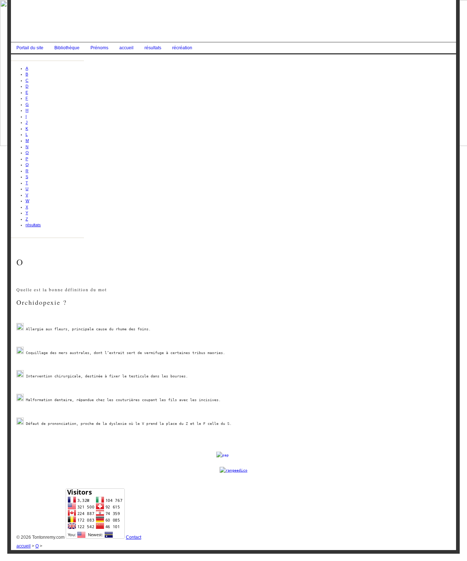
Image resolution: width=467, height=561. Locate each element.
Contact (133, 537)
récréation (182, 47)
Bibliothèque (67, 47)
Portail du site (29, 47)
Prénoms (99, 47)
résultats (152, 47)
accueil (126, 47)
